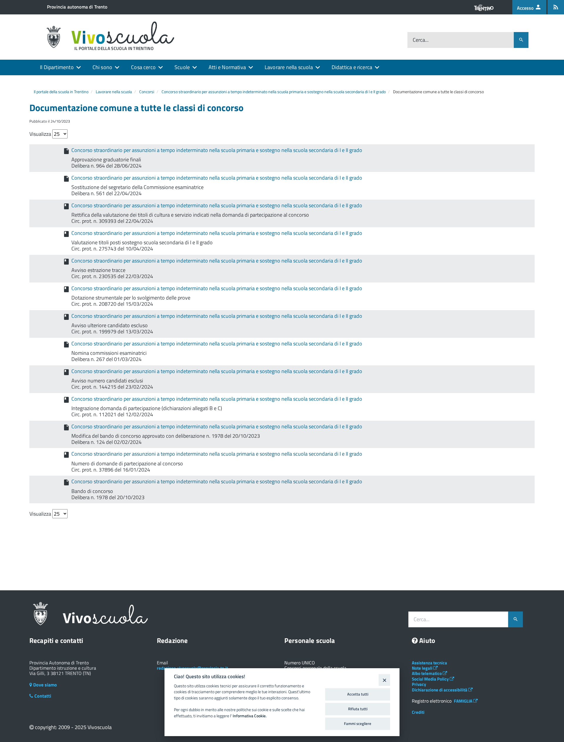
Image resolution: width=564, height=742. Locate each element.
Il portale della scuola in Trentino (61, 91)
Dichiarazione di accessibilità (440, 689)
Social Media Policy (431, 679)
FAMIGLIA (463, 701)
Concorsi (146, 91)
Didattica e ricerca (352, 67)
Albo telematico (427, 673)
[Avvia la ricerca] (521, 40)
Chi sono (102, 67)
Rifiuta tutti (357, 709)
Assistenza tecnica (429, 662)
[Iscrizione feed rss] (556, 7)
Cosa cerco (143, 67)
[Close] (384, 680)
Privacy (419, 684)
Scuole (182, 67)
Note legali (422, 668)
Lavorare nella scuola (289, 67)
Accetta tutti (357, 694)
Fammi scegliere (357, 723)
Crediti (418, 712)
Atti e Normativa (227, 67)
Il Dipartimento (57, 67)
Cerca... (421, 40)
